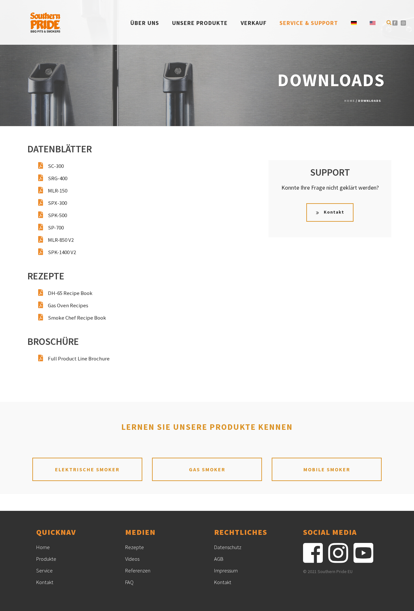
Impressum (226, 570)
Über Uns (144, 23)
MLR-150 (57, 190)
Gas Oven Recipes (68, 305)
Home (349, 101)
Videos (132, 559)
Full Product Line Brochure (79, 358)
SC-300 (56, 166)
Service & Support (308, 23)
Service (44, 570)
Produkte (46, 559)
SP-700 (56, 227)
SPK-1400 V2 (62, 252)
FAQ (129, 582)
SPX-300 (57, 202)
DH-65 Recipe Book (70, 293)
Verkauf (254, 23)
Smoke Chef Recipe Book (77, 317)
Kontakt (44, 582)
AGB (218, 559)
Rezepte (134, 547)
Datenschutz (227, 547)
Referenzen (137, 570)
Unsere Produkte (200, 23)
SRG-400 (57, 178)
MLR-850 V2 (61, 239)
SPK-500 (57, 215)
